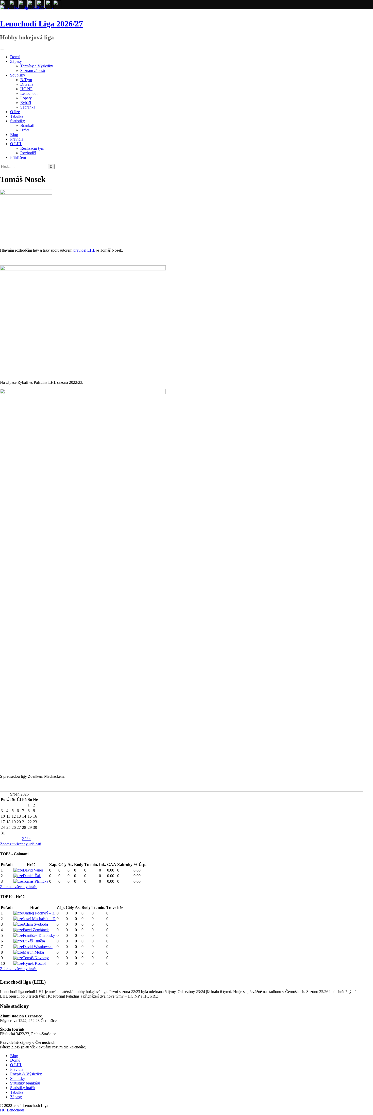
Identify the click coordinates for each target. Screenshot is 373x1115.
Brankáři (27, 125)
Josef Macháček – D (39, 919)
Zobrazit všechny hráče (18, 886)
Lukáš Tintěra (34, 941)
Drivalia (26, 84)
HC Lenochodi (12, 1110)
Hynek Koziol (34, 963)
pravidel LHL (84, 250)
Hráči (24, 130)
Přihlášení (18, 157)
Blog (14, 134)
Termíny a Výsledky (36, 66)
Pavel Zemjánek (36, 930)
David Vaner (33, 870)
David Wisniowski (38, 946)
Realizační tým (32, 148)
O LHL (16, 144)
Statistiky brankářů (25, 1083)
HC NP (26, 89)
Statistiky (17, 121)
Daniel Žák (32, 876)
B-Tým (26, 80)
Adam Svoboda (35, 924)
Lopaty (26, 98)
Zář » (26, 838)
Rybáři (25, 102)
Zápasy (16, 61)
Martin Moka (33, 952)
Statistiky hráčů (22, 1088)
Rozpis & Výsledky (26, 1074)
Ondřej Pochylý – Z (39, 913)
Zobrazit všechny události (20, 844)
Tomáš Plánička (35, 881)
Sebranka (27, 107)
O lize (15, 112)
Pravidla (16, 139)
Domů (15, 57)
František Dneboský (39, 935)
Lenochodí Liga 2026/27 (41, 23)
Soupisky (17, 75)
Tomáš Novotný (36, 958)
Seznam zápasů (32, 70)
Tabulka (16, 116)
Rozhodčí (28, 153)
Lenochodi (29, 93)
